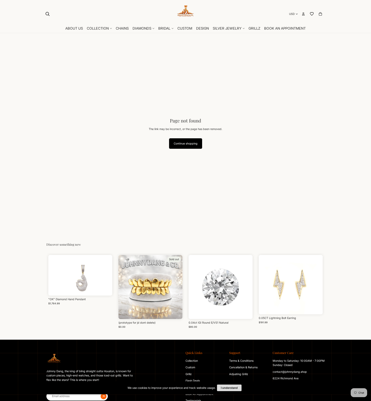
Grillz (189, 373)
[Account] (303, 14)
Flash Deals (193, 380)
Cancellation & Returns (243, 367)
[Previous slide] (264, 284)
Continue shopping (185, 143)
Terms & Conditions (241, 360)
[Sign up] (104, 396)
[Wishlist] (312, 14)
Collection (192, 360)
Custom (190, 367)
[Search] (47, 14)
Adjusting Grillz (239, 373)
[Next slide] (317, 284)
